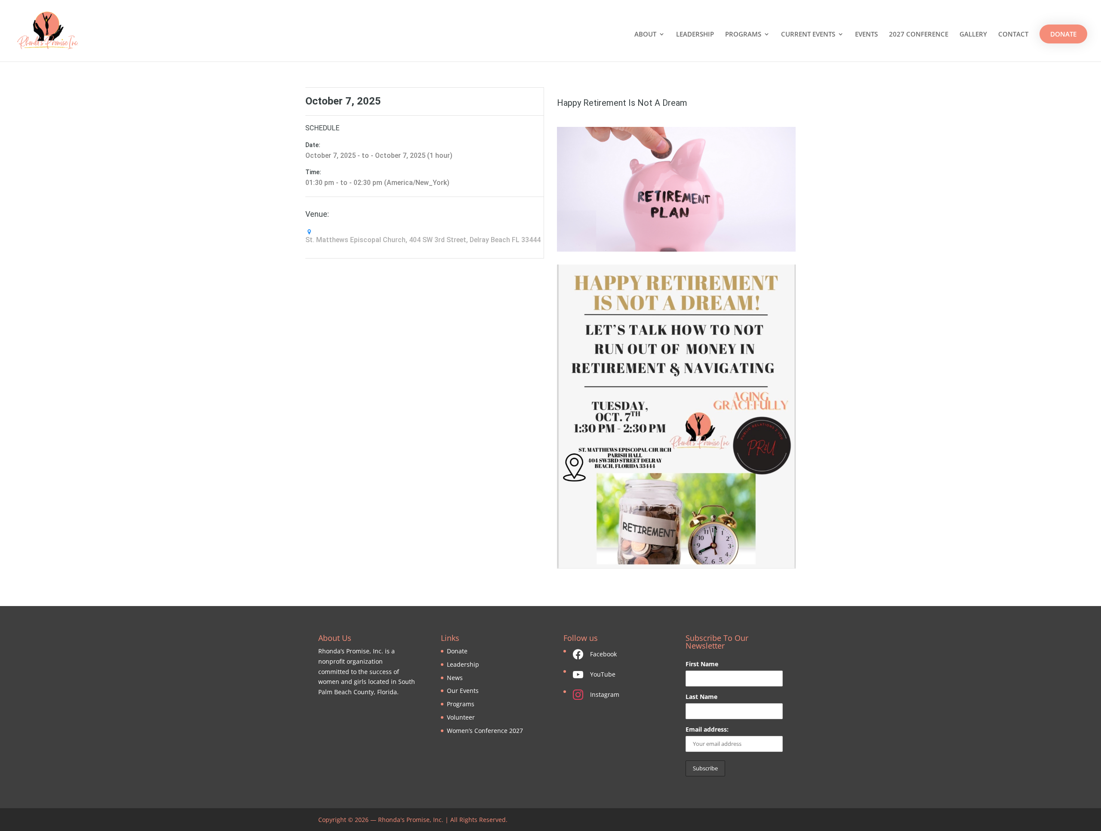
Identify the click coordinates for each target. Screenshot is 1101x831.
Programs (460, 704)
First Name (702, 664)
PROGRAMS (743, 34)
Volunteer (461, 717)
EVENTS (866, 34)
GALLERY (973, 34)
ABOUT (645, 34)
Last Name (701, 696)
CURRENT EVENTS (808, 34)
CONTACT (1013, 34)
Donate (457, 651)
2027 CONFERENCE (918, 34)
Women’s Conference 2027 (485, 730)
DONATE (1063, 34)
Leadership (463, 664)
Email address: (707, 729)
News (455, 678)
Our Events (463, 690)
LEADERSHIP (695, 34)
